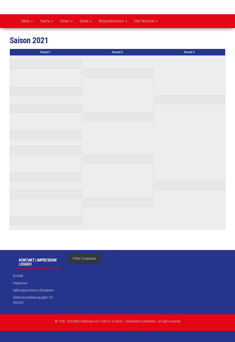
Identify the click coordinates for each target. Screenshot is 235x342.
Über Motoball (144, 21)
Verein (65, 21)
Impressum (20, 283)
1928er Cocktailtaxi (84, 258)
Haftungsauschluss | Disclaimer (33, 290)
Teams (45, 21)
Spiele (85, 21)
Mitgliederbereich (112, 21)
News (26, 21)
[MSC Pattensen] (12, 21)
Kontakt (166, 21)
